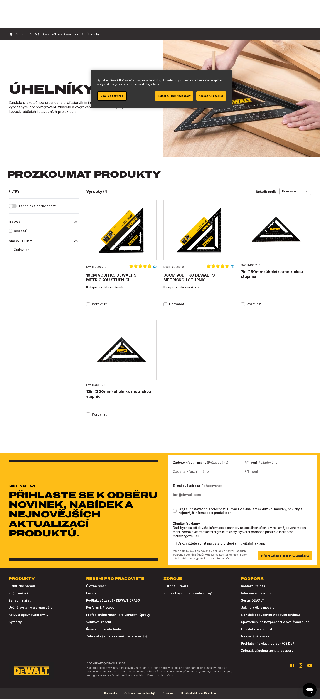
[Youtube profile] (309, 665)
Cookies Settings (112, 95)
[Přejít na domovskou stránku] (31, 670)
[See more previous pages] (24, 34)
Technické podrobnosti (37, 206)
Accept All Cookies (211, 95)
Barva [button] (15, 222)
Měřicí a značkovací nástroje (57, 34)
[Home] (11, 34)
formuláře (223, 558)
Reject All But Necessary (174, 95)
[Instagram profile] (300, 665)
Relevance (289, 191)
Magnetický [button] (20, 241)
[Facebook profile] (292, 665)
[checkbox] (10, 231)
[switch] (13, 206)
